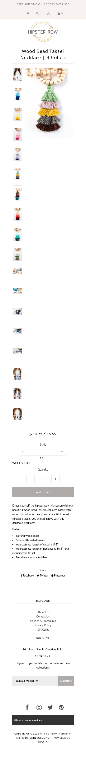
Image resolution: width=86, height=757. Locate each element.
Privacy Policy (43, 625)
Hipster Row (49, 733)
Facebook (28, 575)
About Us (43, 612)
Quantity (43, 469)
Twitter (43, 575)
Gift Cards (43, 629)
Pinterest (59, 575)
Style (43, 444)
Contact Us (43, 616)
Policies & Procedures (43, 621)
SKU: (43, 457)
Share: (43, 570)
